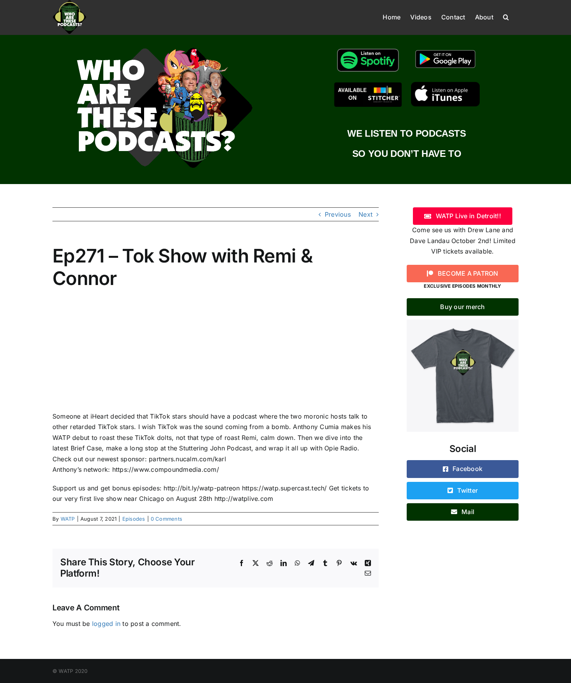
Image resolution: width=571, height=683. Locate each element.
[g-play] (445, 49)
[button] (506, 16)
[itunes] (445, 85)
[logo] (164, 46)
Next (366, 214)
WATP (68, 519)
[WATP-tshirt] (463, 323)
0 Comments (166, 519)
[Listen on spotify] (368, 49)
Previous (338, 214)
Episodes (133, 519)
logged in (106, 623)
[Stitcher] (368, 85)
